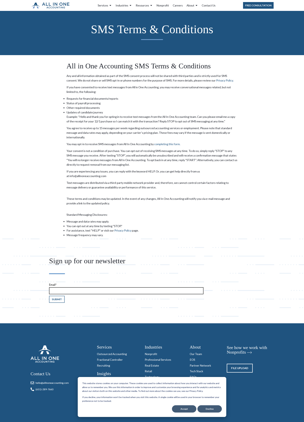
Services (104, 347)
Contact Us (40, 373)
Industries (153, 347)
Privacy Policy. (225, 80)
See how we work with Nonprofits (247, 350)
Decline (210, 408)
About (195, 347)
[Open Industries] (130, 5)
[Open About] (196, 5)
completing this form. (167, 144)
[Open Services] (110, 5)
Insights (104, 373)
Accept (184, 408)
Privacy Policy (122, 230)
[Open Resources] (151, 5)
